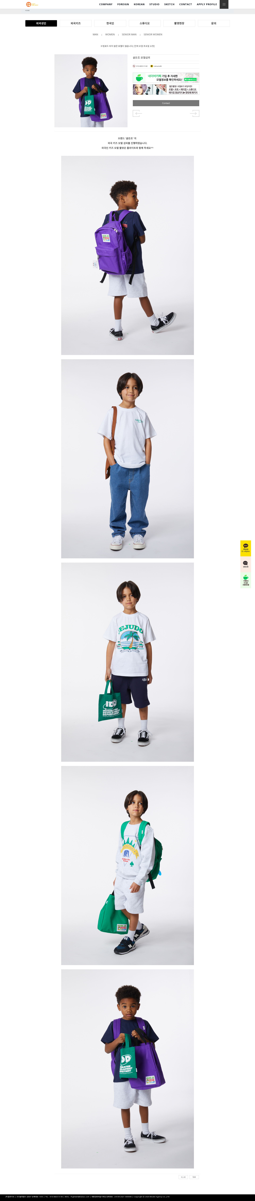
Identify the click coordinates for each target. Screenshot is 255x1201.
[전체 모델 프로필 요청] (144, 46)
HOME (27, 10)
